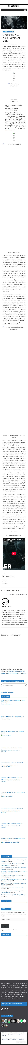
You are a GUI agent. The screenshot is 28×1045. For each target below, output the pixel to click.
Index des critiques (7, 692)
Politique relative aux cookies (17, 1039)
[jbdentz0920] (21, 1021)
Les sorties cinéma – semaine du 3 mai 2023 (11, 777)
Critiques (5, 31)
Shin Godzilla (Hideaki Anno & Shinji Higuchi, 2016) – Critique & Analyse (13, 701)
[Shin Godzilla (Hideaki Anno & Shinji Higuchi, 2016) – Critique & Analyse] (10, 708)
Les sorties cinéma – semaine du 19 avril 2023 (12, 808)
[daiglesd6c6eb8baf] (6, 1021)
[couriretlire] (6, 1025)
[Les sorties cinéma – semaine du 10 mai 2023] (10, 830)
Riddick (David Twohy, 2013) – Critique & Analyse (12, 887)
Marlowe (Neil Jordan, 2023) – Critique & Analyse (12, 716)
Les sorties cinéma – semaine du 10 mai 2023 (11, 823)
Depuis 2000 (11, 31)
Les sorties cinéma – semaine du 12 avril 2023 (12, 762)
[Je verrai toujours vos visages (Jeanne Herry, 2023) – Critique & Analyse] (10, 846)
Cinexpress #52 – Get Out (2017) (11, 590)
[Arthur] (18, 1021)
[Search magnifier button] (25, 685)
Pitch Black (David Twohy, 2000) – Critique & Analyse (13, 894)
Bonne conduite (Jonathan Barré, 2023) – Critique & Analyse (13, 793)
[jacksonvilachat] (15, 1021)
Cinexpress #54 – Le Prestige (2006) (15, 594)
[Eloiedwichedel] (3, 1025)
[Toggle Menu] (25, 10)
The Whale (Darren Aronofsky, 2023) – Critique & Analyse (12, 732)
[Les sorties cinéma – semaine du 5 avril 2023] (10, 754)
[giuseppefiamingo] (3, 1021)
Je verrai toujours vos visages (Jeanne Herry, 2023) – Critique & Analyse (13, 839)
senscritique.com (9, 130)
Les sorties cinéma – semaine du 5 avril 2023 (11, 748)
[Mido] (9, 1021)
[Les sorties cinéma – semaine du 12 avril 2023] (10, 769)
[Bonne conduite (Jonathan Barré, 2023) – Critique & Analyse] (10, 800)
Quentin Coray (13, 44)
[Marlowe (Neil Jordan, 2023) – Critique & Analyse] (10, 723)
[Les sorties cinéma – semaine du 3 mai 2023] (10, 784)
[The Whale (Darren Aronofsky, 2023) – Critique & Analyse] (10, 739)
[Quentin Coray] (12, 1021)
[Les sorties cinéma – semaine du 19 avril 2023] (10, 815)
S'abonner (5, 926)
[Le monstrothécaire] (24, 1021)
